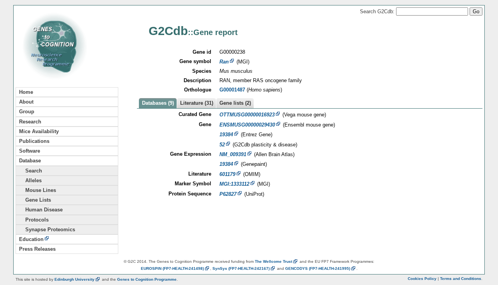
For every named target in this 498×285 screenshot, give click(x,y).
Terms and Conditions (460, 278)
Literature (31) (196, 103)
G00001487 (232, 90)
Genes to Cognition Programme (147, 279)
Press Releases (37, 249)
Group (26, 111)
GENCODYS (317, 268)
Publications (34, 141)
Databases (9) (158, 103)
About (26, 102)
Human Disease (41, 210)
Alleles (30, 180)
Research (30, 122)
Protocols (34, 220)
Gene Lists (35, 200)
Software (29, 151)
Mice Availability (39, 131)
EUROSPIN (172, 268)
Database (30, 161)
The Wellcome (273, 261)
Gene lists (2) (235, 103)
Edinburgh (74, 279)
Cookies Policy (422, 278)
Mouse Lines (37, 190)
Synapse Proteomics (47, 229)
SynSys (241, 268)
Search (30, 171)
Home (26, 92)
